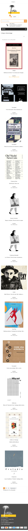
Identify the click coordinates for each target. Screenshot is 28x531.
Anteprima (11, 69)
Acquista (15, 69)
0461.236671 (5, 520)
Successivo (13, 488)
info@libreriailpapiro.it (9, 522)
